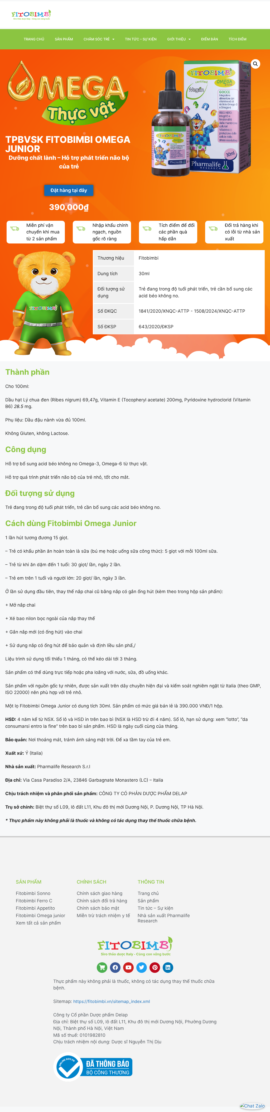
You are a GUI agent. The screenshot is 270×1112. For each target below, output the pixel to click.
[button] (255, 64)
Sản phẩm (64, 39)
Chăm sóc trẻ (97, 39)
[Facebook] (115, 967)
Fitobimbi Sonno (33, 893)
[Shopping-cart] (102, 967)
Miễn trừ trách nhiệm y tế (103, 915)
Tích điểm (238, 39)
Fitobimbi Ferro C (34, 900)
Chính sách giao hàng (99, 893)
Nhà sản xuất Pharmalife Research (164, 918)
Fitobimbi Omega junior (40, 915)
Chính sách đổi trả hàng (102, 900)
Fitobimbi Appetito (35, 908)
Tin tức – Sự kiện (141, 39)
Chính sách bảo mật (98, 908)
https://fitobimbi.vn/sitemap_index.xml (111, 1001)
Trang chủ (34, 39)
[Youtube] (128, 967)
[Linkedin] (168, 967)
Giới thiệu (176, 39)
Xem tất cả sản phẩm (38, 923)
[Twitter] (141, 967)
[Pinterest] (155, 967)
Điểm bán (209, 39)
